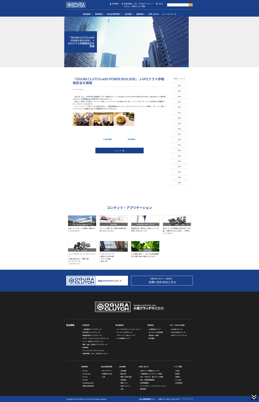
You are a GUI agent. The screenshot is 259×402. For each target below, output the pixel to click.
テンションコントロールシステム (93, 350)
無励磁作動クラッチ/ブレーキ (92, 335)
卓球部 (177, 377)
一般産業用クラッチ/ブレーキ (92, 329)
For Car (85, 377)
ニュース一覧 (119, 150)
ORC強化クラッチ (177, 329)
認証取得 (123, 380)
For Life (85, 380)
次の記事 (131, 139)
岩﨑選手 (153, 101)
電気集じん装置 (154, 335)
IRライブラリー (107, 371)
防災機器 (151, 338)
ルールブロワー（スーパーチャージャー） (153, 386)
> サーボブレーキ (74, 261)
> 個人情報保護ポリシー (147, 399)
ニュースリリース (169, 14)
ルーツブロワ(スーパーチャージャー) (129, 329)
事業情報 (98, 14)
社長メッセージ (126, 386)
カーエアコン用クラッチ (125, 332)
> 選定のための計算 (106, 256)
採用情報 (114, 3)
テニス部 (178, 380)
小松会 (177, 371)
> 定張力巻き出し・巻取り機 (78, 259)
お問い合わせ (153, 14)
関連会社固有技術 (88, 386)
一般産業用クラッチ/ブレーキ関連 (151, 374)
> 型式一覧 (103, 261)
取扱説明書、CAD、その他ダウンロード (138, 3)
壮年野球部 (178, 383)
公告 (103, 377)
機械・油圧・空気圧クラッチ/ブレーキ (95, 344)
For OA (85, 371)
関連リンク (124, 383)
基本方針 (123, 374)
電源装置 (85, 347)
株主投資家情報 (113, 14)
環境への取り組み (126, 377)
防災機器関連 (144, 383)
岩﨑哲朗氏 (90, 96)
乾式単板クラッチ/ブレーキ (91, 332)
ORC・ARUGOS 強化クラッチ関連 (151, 377)
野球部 (177, 374)
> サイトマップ (187, 399)
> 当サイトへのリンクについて (169, 399)
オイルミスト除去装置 (156, 332)
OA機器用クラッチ (155, 329)
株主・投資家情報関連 (147, 380)
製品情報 (86, 14)
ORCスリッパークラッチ (179, 335)
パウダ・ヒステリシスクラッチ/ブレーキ (96, 338)
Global (160, 4)
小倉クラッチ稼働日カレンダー (150, 371)
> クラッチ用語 (104, 259)
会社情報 (128, 14)
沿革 (122, 389)
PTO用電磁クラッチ (123, 338)
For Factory (87, 374)
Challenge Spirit (88, 383)
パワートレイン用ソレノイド (126, 335)
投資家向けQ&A (107, 374)
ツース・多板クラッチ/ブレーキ (93, 341)
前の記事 (108, 139)
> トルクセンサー (74, 263)
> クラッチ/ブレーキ (106, 254)
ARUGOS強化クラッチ (178, 332)
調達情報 (140, 14)
